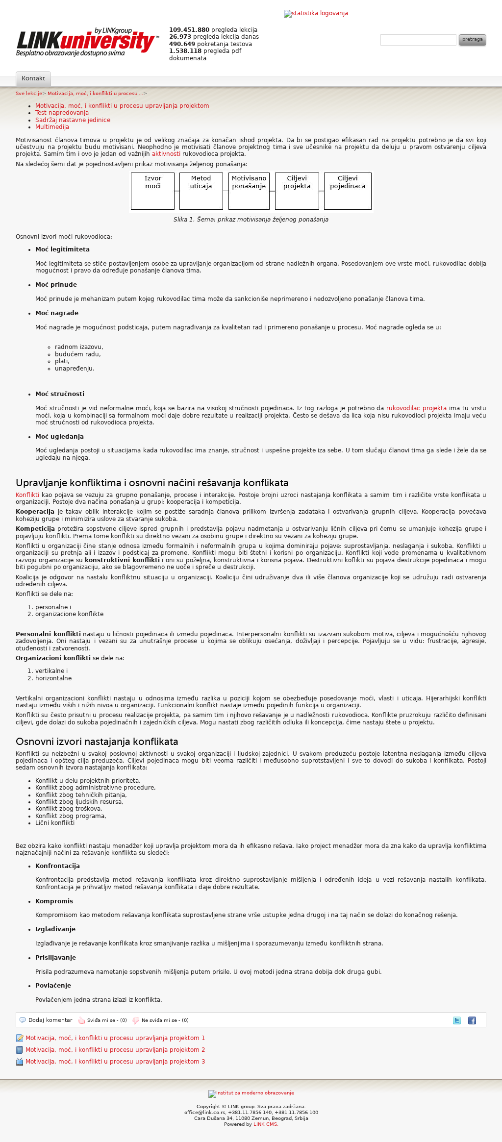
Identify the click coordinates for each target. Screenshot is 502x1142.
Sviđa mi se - (107, 1020)
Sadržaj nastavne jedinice (72, 120)
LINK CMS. (265, 1124)
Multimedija (52, 127)
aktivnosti (167, 153)
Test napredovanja (62, 112)
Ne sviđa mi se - (165, 1020)
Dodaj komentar (50, 1020)
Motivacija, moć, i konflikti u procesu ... (95, 93)
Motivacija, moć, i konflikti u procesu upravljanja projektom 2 (115, 1049)
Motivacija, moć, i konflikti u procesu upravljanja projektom (122, 105)
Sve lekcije (29, 93)
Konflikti (27, 495)
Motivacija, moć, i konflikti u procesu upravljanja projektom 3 (115, 1061)
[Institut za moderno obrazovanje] (251, 1092)
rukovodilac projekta (416, 408)
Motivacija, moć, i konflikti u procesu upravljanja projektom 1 (115, 1038)
